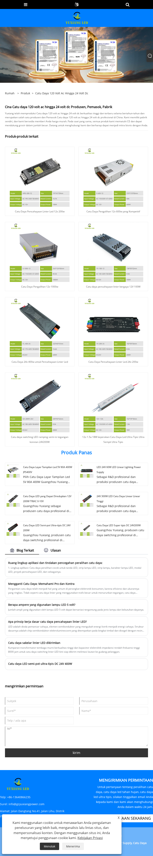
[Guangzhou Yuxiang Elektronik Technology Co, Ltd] (77, 18)
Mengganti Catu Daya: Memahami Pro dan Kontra (41, 584)
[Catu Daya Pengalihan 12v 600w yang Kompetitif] (113, 176)
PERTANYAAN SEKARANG (128, 818)
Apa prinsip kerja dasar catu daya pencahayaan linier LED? (47, 622)
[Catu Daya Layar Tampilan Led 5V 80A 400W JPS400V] (13, 471)
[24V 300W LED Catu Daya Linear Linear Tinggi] (86, 500)
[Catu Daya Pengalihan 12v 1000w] (40, 252)
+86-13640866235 (18, 797)
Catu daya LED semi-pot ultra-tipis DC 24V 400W (40, 664)
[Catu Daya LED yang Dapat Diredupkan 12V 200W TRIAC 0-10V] (13, 500)
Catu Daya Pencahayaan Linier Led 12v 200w (40, 211)
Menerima (73, 846)
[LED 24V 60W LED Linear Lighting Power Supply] (86, 471)
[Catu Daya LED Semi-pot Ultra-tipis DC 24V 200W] (13, 529)
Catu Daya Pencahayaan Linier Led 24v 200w (113, 361)
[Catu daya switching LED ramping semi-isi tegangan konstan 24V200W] (40, 402)
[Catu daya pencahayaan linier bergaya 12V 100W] (113, 252)
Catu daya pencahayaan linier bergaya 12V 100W (113, 286)
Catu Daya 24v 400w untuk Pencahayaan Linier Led (40, 361)
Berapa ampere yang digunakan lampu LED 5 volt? (41, 605)
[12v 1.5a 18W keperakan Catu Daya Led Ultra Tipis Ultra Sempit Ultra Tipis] (113, 402)
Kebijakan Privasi (90, 838)
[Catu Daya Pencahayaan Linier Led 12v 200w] (40, 176)
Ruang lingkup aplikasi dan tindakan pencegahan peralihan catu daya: (55, 563)
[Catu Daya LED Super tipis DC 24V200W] (86, 529)
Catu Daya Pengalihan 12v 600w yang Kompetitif (113, 211)
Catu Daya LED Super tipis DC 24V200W (119, 525)
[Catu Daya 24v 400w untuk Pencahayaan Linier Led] (40, 327)
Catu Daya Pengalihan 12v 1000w (39, 286)
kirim (76, 753)
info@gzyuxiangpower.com (26, 804)
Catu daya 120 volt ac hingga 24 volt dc (61, 93)
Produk (25, 93)
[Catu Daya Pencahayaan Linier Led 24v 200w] (113, 327)
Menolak (49, 846)
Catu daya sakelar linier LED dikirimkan (34, 643)
